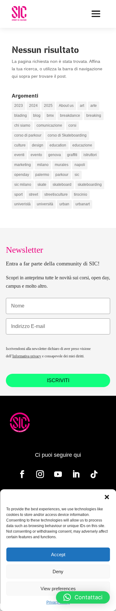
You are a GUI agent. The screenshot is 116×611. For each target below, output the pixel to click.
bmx (50, 115)
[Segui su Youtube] (58, 474)
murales (61, 165)
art (82, 105)
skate (41, 184)
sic (77, 174)
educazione (82, 145)
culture (20, 145)
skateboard (62, 184)
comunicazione (49, 125)
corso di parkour (27, 135)
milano (43, 165)
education (57, 145)
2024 (33, 105)
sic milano (22, 184)
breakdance (70, 115)
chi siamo (22, 125)
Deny (58, 571)
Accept (58, 554)
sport (18, 194)
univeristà (22, 204)
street (33, 194)
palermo (42, 174)
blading (20, 115)
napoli (80, 165)
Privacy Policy (58, 602)
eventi (19, 155)
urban (64, 204)
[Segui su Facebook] (22, 474)
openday (21, 174)
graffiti (72, 155)
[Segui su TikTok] (94, 474)
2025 (48, 105)
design (37, 145)
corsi (72, 125)
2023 (18, 105)
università (45, 204)
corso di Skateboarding (67, 135)
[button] (107, 497)
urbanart (82, 204)
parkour (61, 174)
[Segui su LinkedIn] (76, 474)
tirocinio (80, 194)
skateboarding (90, 184)
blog (37, 115)
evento (36, 155)
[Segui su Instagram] (40, 474)
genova (54, 155)
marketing (22, 165)
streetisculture (56, 194)
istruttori (90, 155)
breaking (93, 115)
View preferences (58, 588)
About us (66, 105)
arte (93, 105)
